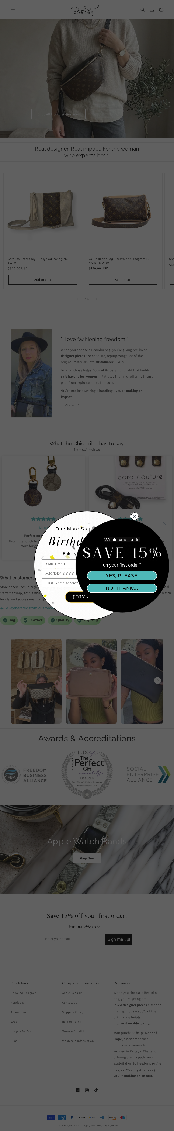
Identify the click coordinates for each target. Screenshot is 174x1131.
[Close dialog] (164, 523)
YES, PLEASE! (122, 575)
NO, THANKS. (122, 588)
